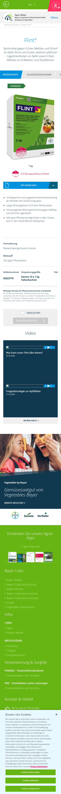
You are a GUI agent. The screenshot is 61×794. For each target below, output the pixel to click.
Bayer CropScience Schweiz (23, 598)
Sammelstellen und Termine (23, 675)
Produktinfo (10, 74)
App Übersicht (31, 546)
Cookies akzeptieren (30, 788)
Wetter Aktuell (15, 632)
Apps (10, 628)
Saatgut (11, 650)
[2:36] (30, 386)
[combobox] (30, 185)
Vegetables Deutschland (21, 607)
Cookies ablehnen (30, 780)
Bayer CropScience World (21, 584)
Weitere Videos (30, 420)
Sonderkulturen (16, 655)
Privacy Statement (39, 766)
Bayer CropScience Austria (22, 593)
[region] (30, 752)
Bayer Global (14, 580)
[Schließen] (2, 17)
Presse (10, 602)
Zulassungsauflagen (39, 74)
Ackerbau (12, 646)
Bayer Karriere (15, 589)
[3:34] (30, 347)
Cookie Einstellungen (30, 772)
